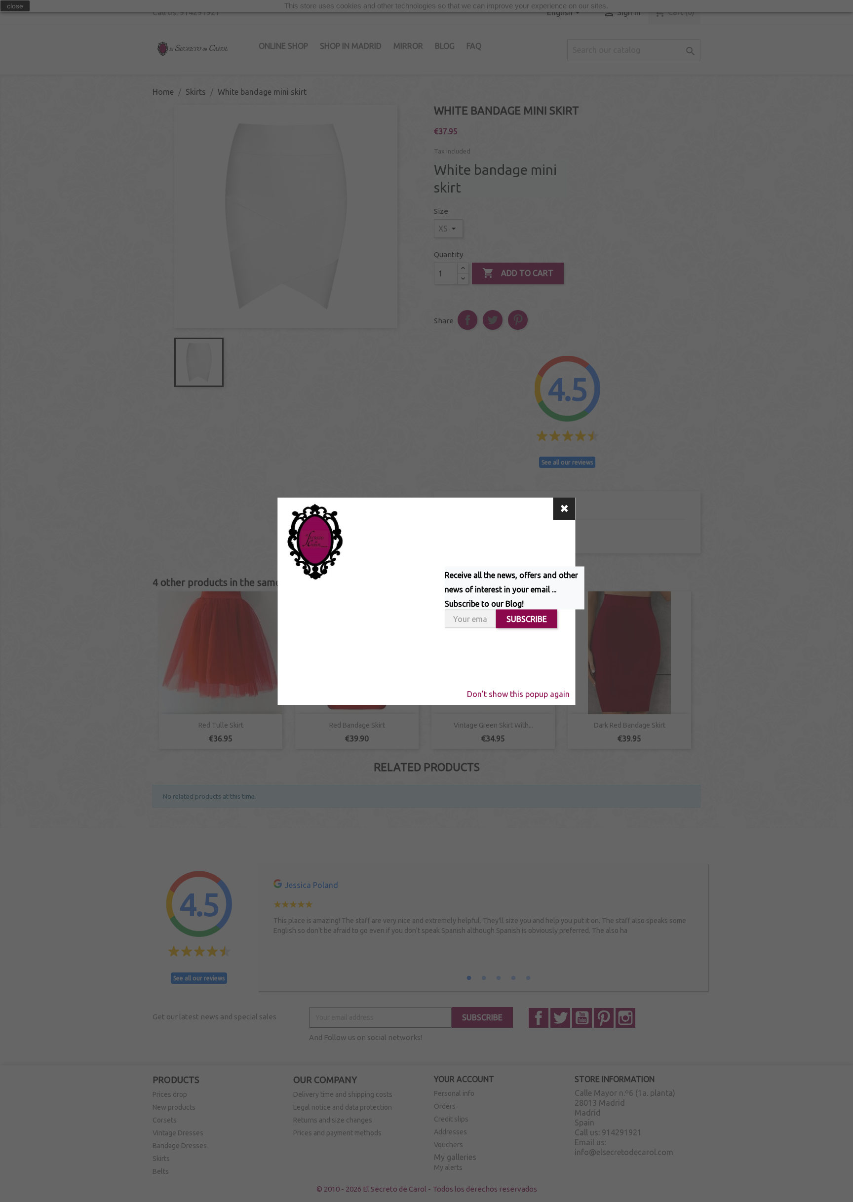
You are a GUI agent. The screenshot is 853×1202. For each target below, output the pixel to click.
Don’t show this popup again (518, 694)
